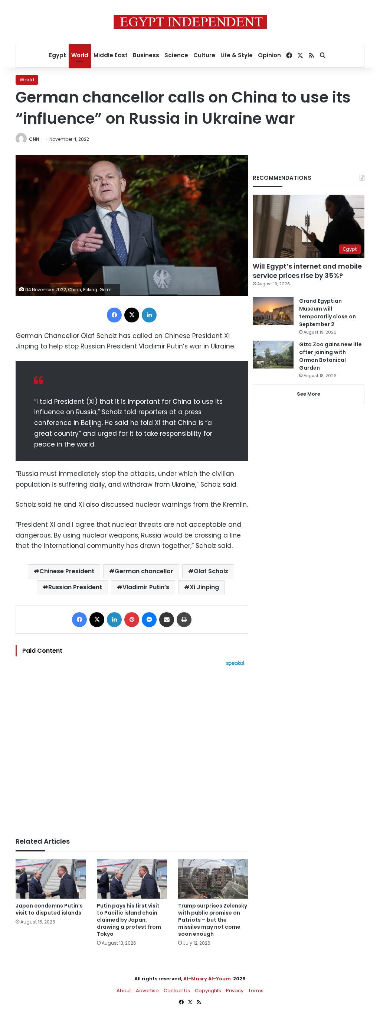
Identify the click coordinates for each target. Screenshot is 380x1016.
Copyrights (208, 990)
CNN (34, 139)
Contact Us (177, 990)
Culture (204, 55)
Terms (255, 990)
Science (176, 55)
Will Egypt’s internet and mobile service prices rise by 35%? (307, 271)
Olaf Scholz (211, 571)
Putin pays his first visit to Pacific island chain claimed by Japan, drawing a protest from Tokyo (129, 920)
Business (146, 55)
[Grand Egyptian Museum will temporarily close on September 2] (273, 311)
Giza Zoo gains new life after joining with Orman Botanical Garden (330, 356)
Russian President (75, 587)
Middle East (111, 55)
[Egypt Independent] (190, 22)
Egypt (57, 55)
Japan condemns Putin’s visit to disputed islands (49, 909)
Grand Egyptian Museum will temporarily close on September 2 (327, 312)
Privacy (234, 990)
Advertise (147, 990)
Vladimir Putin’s (145, 587)
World (79, 55)
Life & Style (236, 55)
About (124, 990)
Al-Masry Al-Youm (207, 978)
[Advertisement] (132, 748)
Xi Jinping (204, 587)
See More (308, 393)
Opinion (269, 55)
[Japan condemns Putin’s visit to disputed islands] (51, 879)
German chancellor (144, 571)
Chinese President (66, 571)
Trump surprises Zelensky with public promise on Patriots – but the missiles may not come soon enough (212, 920)
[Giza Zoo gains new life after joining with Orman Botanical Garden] (273, 355)
